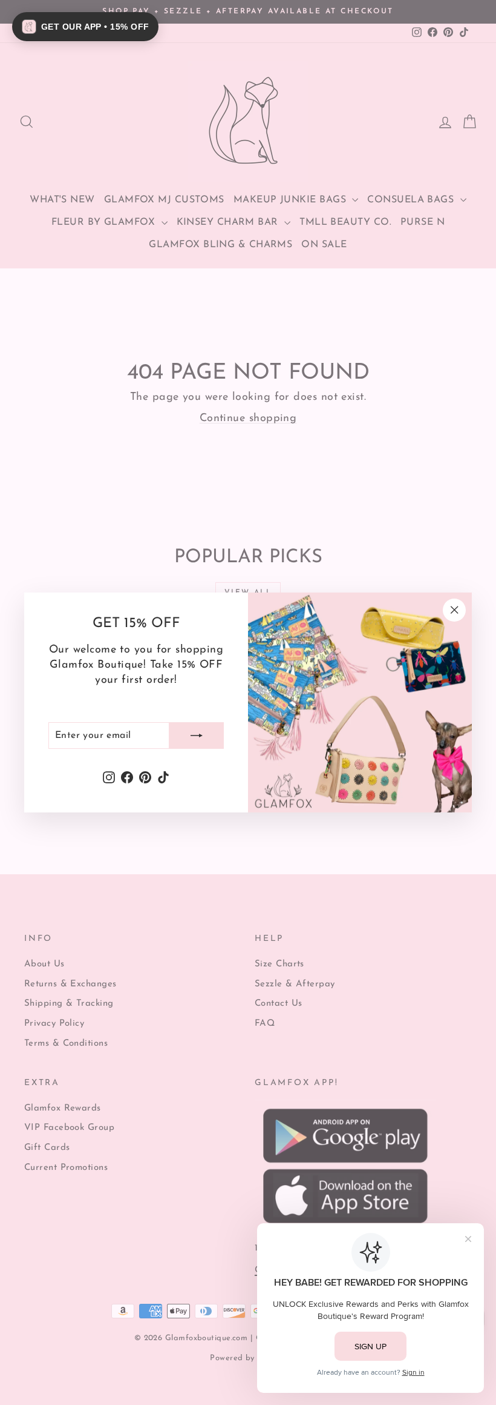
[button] (85, 26)
